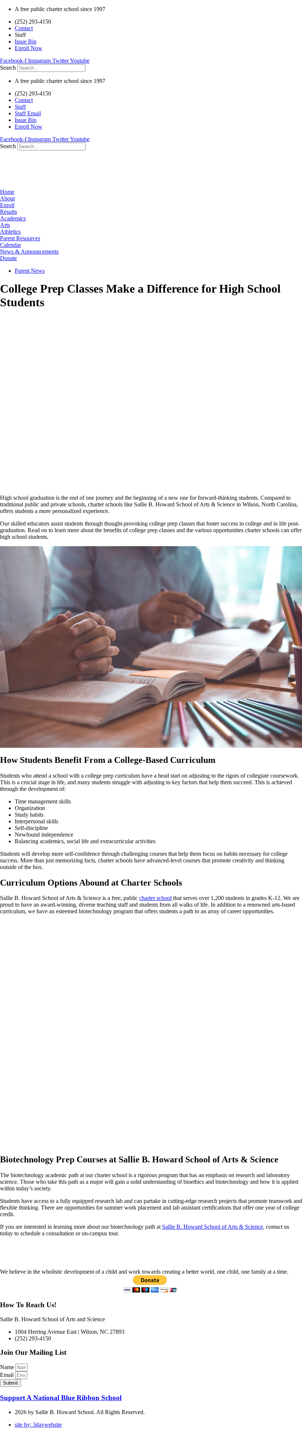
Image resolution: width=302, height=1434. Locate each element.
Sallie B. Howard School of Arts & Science (212, 1227)
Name (7, 1367)
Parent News (30, 271)
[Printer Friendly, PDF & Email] (18, 1246)
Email (7, 1375)
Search (8, 67)
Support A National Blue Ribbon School (61, 1398)
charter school (155, 898)
